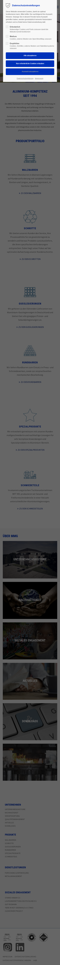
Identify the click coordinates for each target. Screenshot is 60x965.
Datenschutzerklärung (25, 78)
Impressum (39, 78)
